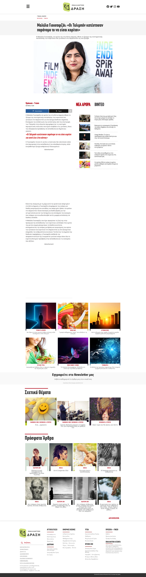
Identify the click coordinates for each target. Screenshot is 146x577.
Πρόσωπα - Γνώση (42, 18)
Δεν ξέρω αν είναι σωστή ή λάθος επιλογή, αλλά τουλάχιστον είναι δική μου (41, 332)
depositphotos (24, 547)
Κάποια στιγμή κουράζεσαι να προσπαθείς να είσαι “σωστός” (36, 472)
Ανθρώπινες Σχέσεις (69, 534)
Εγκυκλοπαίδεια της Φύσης (91, 551)
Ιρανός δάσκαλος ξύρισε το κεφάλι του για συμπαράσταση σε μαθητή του (72, 426)
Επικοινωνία (24, 561)
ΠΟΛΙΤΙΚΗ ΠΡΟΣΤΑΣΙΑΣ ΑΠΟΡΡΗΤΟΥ (73, 383)
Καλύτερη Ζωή (36, 468)
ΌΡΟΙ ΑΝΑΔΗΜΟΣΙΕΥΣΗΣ (27, 563)
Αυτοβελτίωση (52, 530)
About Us (23, 552)
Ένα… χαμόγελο (41, 425)
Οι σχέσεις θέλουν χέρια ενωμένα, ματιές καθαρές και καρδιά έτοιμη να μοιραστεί (106, 164)
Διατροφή (50, 545)
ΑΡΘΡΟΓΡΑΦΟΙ (24, 549)
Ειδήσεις (44, 16)
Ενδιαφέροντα (51, 534)
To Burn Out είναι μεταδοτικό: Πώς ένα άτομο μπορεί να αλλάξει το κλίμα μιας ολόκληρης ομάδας (105, 118)
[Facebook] (108, 6)
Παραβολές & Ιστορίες (45, 422)
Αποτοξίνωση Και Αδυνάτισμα (52, 549)
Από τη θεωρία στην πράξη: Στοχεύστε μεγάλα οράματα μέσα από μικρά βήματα (105, 332)
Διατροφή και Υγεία (53, 552)
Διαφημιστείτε (24, 554)
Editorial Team (30, 106)
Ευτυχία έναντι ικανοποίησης (85, 471)
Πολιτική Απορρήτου (26, 558)
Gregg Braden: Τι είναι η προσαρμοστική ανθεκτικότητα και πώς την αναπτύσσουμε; (105, 136)
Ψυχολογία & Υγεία (91, 538)
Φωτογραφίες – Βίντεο (69, 547)
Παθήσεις (88, 536)
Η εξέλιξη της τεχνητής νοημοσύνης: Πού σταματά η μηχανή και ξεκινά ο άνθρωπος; (105, 367)
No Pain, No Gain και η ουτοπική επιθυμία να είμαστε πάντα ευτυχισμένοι (104, 145)
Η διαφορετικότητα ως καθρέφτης (109, 471)
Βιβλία (61, 468)
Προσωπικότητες (111, 536)
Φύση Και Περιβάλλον (91, 559)
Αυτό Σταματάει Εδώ (60, 470)
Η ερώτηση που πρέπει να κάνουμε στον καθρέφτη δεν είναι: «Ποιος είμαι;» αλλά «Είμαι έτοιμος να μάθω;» (109, 507)
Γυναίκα (39, 16)
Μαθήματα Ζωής (34, 422)
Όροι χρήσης (23, 556)
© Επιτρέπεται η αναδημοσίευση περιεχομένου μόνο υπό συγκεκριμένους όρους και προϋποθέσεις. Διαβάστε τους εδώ (30, 568)
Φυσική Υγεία (89, 541)
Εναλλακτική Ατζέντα (113, 542)
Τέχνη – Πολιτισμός (68, 545)
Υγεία (87, 530)
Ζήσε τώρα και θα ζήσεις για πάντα (105, 425)
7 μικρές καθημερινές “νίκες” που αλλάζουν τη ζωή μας (73, 332)
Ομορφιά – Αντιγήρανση (92, 554)
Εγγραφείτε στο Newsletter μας (73, 375)
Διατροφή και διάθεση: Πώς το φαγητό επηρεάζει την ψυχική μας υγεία (40, 367)
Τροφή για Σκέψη (111, 538)
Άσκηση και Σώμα (90, 548)
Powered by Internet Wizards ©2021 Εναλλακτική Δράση (107, 574)
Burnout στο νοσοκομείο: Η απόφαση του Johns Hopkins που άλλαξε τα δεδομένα (106, 127)
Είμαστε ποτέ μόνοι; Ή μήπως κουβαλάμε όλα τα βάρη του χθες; (61, 505)
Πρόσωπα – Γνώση (112, 530)
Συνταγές (50, 555)
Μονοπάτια (50, 539)
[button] (28, 6)
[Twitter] (111, 6)
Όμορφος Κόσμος (69, 530)
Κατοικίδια (66, 536)
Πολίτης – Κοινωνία (69, 543)
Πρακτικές (50, 541)
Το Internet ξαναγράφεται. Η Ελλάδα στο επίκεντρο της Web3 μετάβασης (73, 367)
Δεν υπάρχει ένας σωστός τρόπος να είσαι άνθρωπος (36, 505)
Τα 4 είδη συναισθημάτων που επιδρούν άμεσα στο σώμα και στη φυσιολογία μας (105, 154)
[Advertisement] (49, 176)
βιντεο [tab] (99, 105)
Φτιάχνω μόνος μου (91, 557)
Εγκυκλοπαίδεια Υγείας (92, 534)
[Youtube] (118, 6)
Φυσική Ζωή (89, 544)
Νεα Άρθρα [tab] (83, 105)
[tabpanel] (97, 140)
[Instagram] (114, 6)
